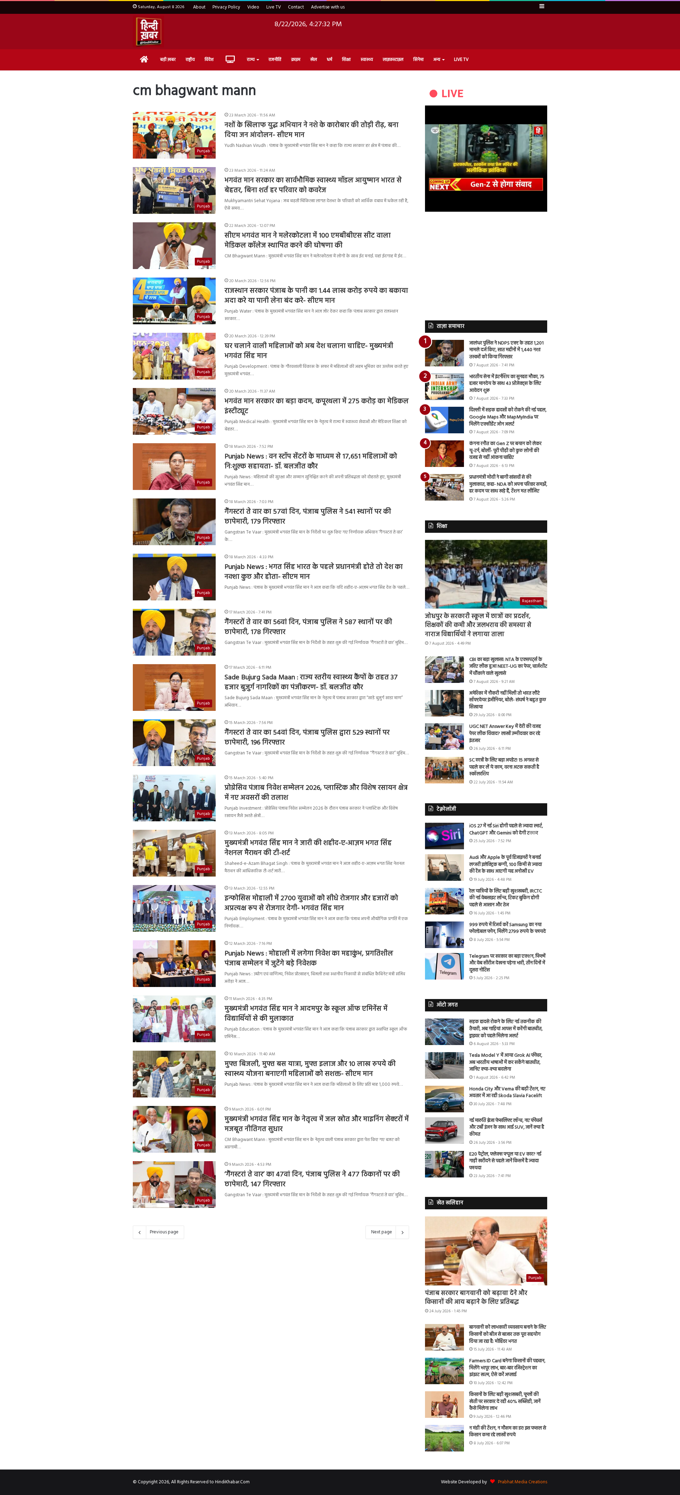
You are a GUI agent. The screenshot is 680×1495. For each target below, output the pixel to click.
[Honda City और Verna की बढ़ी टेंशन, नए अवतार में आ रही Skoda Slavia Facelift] (444, 1099)
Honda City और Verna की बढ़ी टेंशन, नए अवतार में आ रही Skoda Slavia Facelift (507, 1092)
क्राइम (295, 59)
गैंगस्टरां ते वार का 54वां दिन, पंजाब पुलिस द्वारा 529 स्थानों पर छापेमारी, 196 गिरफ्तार (307, 737)
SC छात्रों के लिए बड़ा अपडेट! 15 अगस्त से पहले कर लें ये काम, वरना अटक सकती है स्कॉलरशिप (504, 767)
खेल (313, 59)
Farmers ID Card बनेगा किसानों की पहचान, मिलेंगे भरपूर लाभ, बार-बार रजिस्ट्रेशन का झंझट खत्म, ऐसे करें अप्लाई (507, 1368)
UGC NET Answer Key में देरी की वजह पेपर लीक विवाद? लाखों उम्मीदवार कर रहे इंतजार (505, 733)
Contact (296, 7)
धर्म (329, 59)
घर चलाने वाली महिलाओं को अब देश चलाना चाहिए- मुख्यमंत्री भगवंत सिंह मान (309, 351)
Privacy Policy (226, 7)
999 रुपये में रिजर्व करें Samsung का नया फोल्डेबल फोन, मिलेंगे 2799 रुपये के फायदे (507, 928)
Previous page (164, 1232)
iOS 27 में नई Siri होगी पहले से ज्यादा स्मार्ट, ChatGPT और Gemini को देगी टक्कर (506, 829)
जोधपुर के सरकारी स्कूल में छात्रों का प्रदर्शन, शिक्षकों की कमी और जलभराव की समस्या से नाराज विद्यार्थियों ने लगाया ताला (478, 625)
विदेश (209, 59)
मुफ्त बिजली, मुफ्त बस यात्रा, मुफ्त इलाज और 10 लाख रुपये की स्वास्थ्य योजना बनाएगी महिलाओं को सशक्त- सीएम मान (310, 1069)
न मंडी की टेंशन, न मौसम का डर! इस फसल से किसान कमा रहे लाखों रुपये (507, 1431)
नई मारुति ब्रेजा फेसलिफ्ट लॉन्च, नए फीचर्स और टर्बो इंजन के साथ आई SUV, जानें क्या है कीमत (506, 1128)
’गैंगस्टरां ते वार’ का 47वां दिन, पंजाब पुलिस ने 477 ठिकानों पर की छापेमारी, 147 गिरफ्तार (312, 1179)
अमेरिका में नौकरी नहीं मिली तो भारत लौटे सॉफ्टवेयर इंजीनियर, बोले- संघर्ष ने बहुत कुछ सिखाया (507, 700)
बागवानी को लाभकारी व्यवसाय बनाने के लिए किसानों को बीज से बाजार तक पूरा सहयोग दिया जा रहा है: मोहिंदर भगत (507, 1334)
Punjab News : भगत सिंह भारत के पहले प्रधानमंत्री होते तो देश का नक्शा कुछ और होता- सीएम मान (314, 572)
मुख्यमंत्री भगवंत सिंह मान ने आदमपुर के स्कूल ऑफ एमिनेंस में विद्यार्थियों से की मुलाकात (306, 1014)
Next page (381, 1232)
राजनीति (274, 59)
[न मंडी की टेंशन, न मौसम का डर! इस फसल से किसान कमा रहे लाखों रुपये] (444, 1438)
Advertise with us (328, 7)
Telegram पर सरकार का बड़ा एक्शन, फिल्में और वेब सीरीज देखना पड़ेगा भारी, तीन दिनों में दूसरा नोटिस (507, 963)
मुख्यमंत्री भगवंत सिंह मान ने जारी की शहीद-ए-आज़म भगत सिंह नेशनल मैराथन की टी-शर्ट (308, 848)
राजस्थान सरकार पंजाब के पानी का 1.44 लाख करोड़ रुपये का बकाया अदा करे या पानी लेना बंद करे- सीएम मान (316, 296)
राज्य (251, 59)
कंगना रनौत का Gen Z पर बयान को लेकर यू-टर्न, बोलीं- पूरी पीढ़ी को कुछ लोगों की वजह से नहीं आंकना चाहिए (505, 451)
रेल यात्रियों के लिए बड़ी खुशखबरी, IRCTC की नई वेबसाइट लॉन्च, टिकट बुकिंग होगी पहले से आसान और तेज (505, 898)
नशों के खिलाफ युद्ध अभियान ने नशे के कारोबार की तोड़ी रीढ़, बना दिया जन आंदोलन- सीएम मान (311, 130)
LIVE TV (461, 59)
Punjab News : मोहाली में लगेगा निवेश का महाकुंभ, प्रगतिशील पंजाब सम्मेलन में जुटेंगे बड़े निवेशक (309, 958)
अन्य (437, 59)
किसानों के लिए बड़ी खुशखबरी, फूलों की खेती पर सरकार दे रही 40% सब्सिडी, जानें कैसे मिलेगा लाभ (504, 1402)
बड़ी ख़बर (168, 59)
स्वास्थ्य (367, 59)
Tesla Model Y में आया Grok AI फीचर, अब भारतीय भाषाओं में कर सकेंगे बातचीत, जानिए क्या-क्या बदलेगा (505, 1062)
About (199, 7)
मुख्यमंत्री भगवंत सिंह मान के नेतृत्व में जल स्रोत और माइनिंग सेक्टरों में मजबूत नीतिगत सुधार (317, 1124)
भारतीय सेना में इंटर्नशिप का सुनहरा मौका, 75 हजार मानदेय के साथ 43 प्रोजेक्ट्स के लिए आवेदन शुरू (506, 384)
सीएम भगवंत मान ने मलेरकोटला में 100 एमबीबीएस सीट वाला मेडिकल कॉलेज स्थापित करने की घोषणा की (308, 240)
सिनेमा (418, 59)
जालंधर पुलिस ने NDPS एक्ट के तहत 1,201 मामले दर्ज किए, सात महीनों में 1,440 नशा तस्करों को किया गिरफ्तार (506, 350)
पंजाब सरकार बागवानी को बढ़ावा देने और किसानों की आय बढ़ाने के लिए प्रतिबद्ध (476, 1297)
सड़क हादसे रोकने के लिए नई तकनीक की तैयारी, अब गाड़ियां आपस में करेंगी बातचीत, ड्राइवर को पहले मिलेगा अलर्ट (506, 1029)
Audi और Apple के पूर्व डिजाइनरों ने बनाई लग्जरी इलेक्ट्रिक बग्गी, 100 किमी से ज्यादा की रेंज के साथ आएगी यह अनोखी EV (505, 864)
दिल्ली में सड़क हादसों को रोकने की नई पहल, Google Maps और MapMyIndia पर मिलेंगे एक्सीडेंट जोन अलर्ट (507, 417)
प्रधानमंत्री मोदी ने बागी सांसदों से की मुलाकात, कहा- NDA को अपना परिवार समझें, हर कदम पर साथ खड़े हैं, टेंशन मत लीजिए (508, 484)
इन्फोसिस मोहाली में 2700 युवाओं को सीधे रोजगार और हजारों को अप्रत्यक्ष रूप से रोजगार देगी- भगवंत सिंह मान (311, 903)
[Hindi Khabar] (148, 31)
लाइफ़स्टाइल (393, 59)
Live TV (273, 7)
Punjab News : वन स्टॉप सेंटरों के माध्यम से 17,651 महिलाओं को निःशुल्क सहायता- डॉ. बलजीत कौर (311, 461)
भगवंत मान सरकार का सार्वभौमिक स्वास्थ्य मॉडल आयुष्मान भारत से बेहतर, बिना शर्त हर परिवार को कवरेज (313, 185)
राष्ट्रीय (190, 59)
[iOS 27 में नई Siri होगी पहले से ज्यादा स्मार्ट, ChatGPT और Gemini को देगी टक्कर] (444, 836)
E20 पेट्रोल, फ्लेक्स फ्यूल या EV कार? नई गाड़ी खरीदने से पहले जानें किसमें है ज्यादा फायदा (505, 1161)
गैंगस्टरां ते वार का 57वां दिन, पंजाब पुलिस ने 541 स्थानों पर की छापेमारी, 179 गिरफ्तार (308, 516)
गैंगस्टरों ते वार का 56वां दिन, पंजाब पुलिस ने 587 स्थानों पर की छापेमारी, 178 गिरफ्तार (308, 627)
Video (253, 7)
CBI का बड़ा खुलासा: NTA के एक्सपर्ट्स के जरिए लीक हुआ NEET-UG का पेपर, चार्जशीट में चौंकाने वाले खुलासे (508, 667)
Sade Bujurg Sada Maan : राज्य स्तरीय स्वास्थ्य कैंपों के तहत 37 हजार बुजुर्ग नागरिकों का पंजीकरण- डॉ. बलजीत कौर (311, 682)
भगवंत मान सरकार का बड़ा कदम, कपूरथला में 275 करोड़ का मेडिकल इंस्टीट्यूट (317, 406)
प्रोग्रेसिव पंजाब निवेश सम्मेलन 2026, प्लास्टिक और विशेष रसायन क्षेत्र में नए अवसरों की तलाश (316, 793)
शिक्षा (346, 59)
